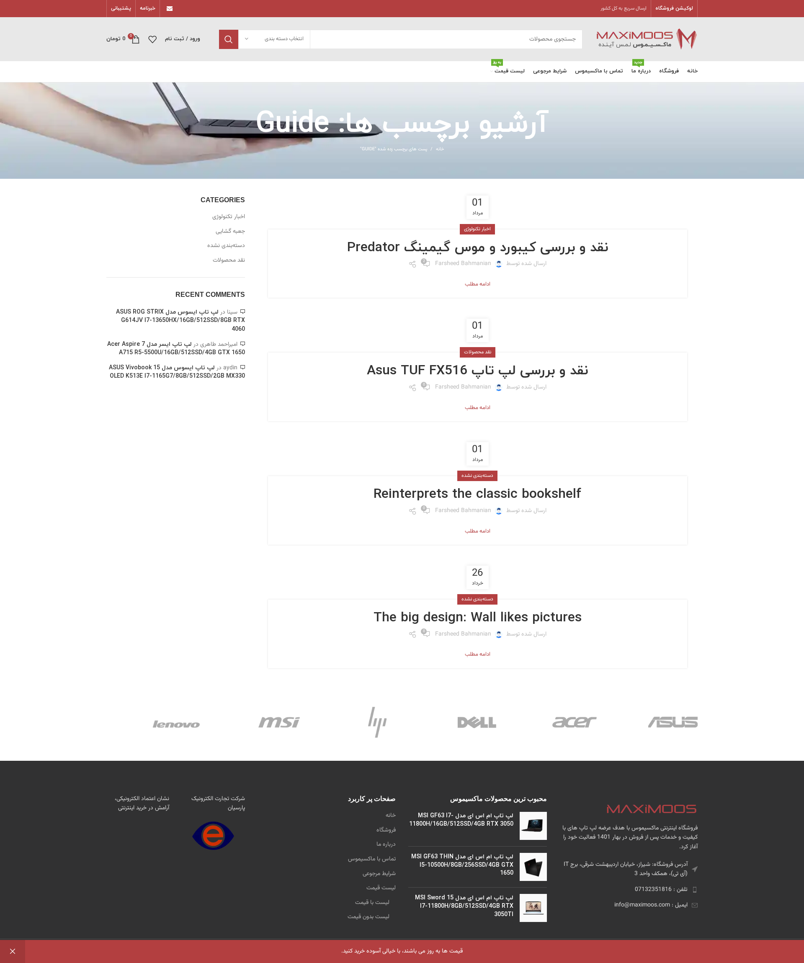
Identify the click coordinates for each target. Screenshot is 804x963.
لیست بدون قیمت (368, 917)
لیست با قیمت (372, 903)
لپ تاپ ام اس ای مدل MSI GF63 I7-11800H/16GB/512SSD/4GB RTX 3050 (461, 820)
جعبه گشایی (230, 232)
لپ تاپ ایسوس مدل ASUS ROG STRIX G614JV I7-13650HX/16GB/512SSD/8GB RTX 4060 (180, 320)
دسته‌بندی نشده (477, 475)
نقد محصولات (477, 352)
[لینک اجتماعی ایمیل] (169, 8)
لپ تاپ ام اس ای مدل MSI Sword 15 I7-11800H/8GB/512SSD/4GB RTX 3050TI (464, 906)
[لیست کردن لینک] (628, 889)
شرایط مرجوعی (379, 874)
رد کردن (12, 951)
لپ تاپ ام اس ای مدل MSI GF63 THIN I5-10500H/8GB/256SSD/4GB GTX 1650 (462, 865)
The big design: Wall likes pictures (478, 618)
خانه (440, 149)
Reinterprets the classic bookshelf (477, 494)
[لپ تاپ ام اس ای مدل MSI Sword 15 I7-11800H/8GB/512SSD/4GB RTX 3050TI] (533, 908)
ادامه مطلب (477, 284)
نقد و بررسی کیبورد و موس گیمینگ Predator (477, 247)
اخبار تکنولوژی (477, 229)
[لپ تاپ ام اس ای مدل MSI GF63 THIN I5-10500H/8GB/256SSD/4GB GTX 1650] (533, 867)
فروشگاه (386, 831)
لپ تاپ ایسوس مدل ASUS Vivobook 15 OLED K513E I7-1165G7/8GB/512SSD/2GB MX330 (177, 372)
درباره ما (386, 845)
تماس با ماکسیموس (372, 859)
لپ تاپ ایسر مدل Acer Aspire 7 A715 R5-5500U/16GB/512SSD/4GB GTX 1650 (176, 348)
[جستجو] (228, 39)
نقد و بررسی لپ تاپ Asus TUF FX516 (477, 371)
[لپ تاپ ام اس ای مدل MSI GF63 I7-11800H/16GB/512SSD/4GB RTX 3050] (533, 826)
